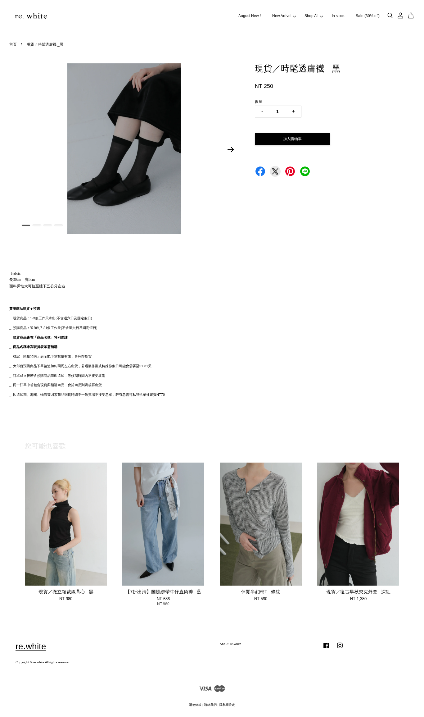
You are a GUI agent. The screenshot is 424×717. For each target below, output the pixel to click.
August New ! (249, 16)
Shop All (311, 16)
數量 (258, 101)
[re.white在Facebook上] (326, 649)
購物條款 (195, 704)
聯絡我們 (210, 704)
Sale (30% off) (368, 16)
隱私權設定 (227, 704)
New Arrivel (281, 16)
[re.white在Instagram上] (340, 649)
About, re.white (230, 644)
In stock (338, 16)
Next (231, 150)
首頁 (13, 44)
